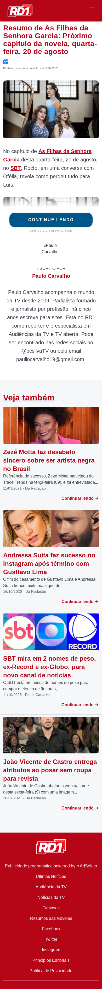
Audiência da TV (51, 887)
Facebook (51, 929)
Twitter (51, 939)
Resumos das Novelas (51, 918)
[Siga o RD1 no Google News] (5, 61)
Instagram (51, 950)
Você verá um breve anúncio (51, 230)
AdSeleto (88, 866)
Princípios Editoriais (51, 960)
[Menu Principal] (92, 10)
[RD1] (20, 10)
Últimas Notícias (51, 876)
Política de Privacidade (51, 971)
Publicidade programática (29, 866)
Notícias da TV (51, 897)
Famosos (51, 908)
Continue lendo (51, 220)
